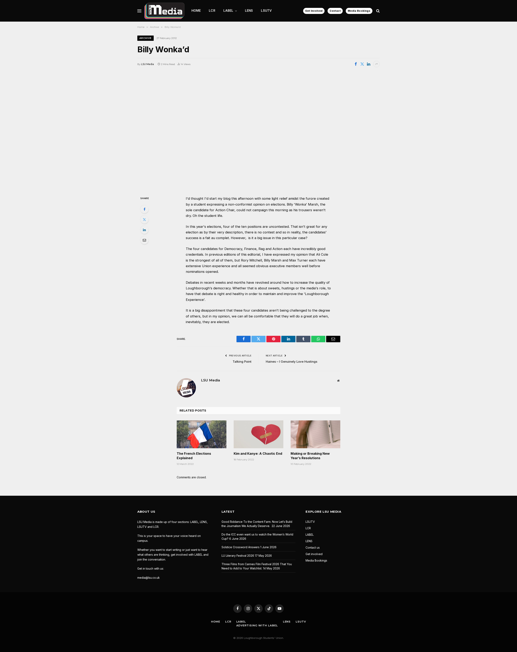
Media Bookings (359, 10)
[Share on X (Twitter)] (362, 64)
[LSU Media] (164, 11)
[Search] (377, 10)
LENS (249, 11)
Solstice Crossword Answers (241, 547)
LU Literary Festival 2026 (238, 555)
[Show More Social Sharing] (376, 64)
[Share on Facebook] (356, 64)
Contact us (313, 547)
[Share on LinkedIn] (369, 64)
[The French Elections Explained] (201, 434)
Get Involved (314, 10)
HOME (196, 11)
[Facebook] (144, 209)
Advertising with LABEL (257, 625)
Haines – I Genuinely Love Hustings (291, 361)
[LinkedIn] (144, 230)
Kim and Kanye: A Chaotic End (258, 453)
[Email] (144, 240)
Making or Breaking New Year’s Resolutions (310, 455)
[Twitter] (144, 219)
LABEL (228, 11)
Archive (145, 38)
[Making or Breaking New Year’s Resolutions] (315, 434)
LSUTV (266, 11)
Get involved (314, 554)
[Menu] (139, 10)
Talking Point (242, 361)
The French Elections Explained (194, 455)
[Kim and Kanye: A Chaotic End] (258, 434)
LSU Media (147, 64)
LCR (212, 11)
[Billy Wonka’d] (258, 131)
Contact (335, 10)
